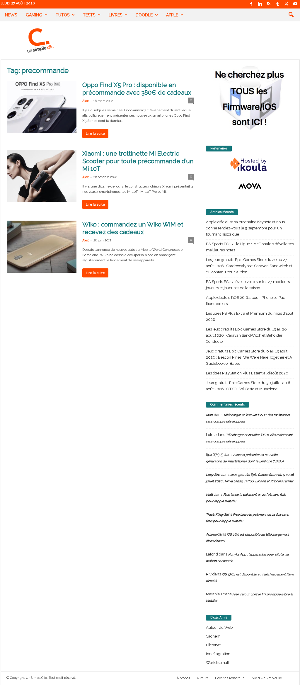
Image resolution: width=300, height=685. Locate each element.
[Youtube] (295, 4)
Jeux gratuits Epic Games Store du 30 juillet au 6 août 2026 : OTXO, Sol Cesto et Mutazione (248, 386)
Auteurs (202, 678)
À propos (183, 678)
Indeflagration (218, 654)
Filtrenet (213, 645)
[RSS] (268, 4)
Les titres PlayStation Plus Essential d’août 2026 (247, 373)
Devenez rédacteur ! (230, 678)
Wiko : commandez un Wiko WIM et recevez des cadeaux (132, 228)
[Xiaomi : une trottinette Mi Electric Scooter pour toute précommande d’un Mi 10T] (41, 176)
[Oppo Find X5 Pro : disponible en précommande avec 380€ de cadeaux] (41, 107)
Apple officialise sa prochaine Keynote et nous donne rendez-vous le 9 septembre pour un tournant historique (245, 228)
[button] (290, 14)
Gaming (34, 15)
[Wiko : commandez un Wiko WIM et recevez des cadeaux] (41, 247)
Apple (172, 15)
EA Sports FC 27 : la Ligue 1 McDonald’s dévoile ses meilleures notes (250, 247)
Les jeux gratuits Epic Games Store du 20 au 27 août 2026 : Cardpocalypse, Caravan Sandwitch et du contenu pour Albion (249, 266)
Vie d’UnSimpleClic (267, 678)
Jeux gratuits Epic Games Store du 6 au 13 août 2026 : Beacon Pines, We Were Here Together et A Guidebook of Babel (249, 357)
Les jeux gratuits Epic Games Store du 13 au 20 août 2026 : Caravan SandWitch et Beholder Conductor (246, 335)
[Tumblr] (277, 4)
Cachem (213, 636)
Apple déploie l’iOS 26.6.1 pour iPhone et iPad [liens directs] (245, 300)
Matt (209, 415)
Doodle (144, 15)
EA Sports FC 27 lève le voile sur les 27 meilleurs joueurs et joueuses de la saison (248, 285)
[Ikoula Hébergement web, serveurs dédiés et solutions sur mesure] (250, 165)
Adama (211, 534)
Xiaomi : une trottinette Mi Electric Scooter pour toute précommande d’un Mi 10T (138, 161)
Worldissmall (217, 662)
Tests (89, 15)
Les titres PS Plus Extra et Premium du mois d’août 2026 (249, 316)
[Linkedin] (260, 4)
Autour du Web (219, 627)
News (11, 15)
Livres (115, 15)
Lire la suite (95, 133)
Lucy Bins (213, 475)
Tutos (62, 15)
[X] (286, 4)
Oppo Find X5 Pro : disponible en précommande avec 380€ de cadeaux (136, 88)
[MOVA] (250, 186)
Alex (85, 101)
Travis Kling (214, 515)
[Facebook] (251, 4)
